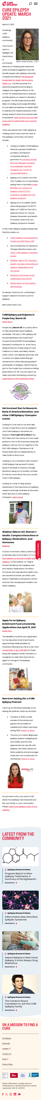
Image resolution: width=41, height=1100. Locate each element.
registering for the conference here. (18, 378)
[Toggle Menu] (36, 3)
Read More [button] (10, 882)
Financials (6, 1043)
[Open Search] (30, 4)
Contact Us (6, 1054)
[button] (10, 5)
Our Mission (6, 1038)
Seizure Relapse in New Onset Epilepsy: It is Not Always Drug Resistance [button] (21, 960)
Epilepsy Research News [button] (19, 869)
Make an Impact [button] (38, 550)
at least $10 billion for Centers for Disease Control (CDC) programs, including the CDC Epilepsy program (24, 191)
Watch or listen (28, 730)
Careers (5, 1049)
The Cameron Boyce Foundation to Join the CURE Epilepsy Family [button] (20, 1003)
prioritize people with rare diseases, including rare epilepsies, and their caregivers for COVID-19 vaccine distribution (23, 166)
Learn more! (17, 497)
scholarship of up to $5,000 (14, 650)
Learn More (7, 322)
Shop (4, 1059)
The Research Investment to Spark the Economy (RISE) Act (17, 80)
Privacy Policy (7, 1064)
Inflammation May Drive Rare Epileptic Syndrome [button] (21, 918)
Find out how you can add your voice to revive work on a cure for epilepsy (20, 121)
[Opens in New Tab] (20, 512)
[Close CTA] (39, 559)
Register (6, 546)
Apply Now (7, 631)
